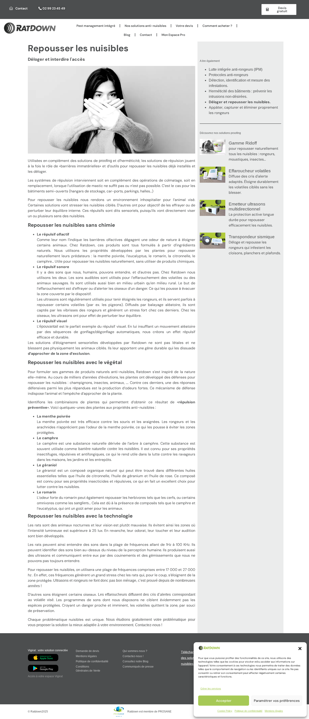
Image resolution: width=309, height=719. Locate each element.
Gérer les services (210, 688)
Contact (146, 35)
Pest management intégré (95, 26)
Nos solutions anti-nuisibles (145, 26)
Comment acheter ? (217, 26)
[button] (300, 648)
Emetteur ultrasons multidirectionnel (247, 207)
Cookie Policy (224, 711)
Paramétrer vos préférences (277, 700)
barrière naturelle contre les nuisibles (108, 449)
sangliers (81, 503)
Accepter (223, 700)
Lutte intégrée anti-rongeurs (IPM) (235, 69)
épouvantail (48, 326)
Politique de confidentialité (248, 711)
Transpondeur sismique (252, 236)
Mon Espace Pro (173, 35)
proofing (106, 161)
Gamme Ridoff (243, 143)
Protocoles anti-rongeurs (228, 75)
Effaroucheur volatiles (250, 170)
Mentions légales (274, 711)
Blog (127, 35)
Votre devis (184, 26)
